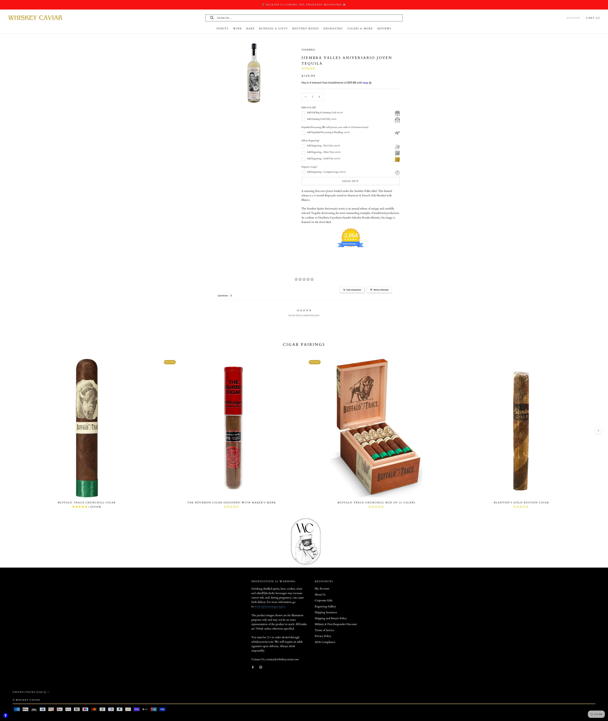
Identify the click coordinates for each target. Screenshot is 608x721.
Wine (237, 28)
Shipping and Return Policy (331, 618)
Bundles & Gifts (273, 28)
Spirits (222, 28)
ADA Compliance (325, 642)
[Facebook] (252, 667)
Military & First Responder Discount (336, 624)
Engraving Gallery (325, 606)
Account (574, 18)
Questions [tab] (223, 295)
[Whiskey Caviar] (35, 17)
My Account (322, 588)
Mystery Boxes (305, 28)
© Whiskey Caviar (26, 700)
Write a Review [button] (381, 289)
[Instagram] (260, 667)
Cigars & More (360, 28)
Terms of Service (324, 630)
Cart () (593, 17)
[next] (598, 430)
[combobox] (252, 17)
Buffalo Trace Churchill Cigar (87, 502)
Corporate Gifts (323, 600)
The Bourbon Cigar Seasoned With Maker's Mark (231, 502)
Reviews (384, 28)
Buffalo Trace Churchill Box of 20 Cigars (376, 502)
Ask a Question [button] (353, 289)
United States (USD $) (30, 692)
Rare (250, 28)
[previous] (9, 430)
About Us (320, 594)
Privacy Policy (323, 636)
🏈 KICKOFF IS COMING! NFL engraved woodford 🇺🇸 (304, 4)
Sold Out (350, 181)
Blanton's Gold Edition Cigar (521, 502)
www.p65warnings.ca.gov (269, 606)
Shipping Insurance (326, 612)
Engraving (333, 28)
